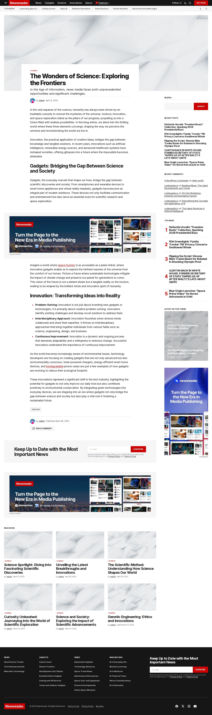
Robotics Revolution (81, 9)
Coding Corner (49, 9)
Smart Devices (101, 9)
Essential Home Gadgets (50, 676)
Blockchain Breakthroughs (144, 9)
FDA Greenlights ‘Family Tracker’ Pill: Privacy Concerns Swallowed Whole (184, 135)
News (170, 322)
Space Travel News (83, 671)
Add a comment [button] (44, 428)
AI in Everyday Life (118, 662)
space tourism (66, 265)
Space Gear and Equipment (87, 681)
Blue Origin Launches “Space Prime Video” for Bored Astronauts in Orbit (184, 163)
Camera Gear (45, 662)
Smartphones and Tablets (51, 671)
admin (172, 357)
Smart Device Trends (13, 662)
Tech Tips (36, 409)
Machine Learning (118, 667)
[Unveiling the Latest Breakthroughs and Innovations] (80, 545)
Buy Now (201, 3)
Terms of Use (130, 456)
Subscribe (138, 449)
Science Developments (85, 685)
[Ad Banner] (80, 234)
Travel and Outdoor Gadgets (52, 685)
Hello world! (198, 180)
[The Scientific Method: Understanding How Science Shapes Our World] (132, 545)
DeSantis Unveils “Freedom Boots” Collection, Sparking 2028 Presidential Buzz (183, 127)
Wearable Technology (14, 671)
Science (34, 70)
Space (77, 657)
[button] (6, 3)
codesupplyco (171, 185)
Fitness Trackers (47, 667)
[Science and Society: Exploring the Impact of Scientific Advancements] (80, 597)
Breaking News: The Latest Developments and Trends (186, 186)
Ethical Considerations (120, 681)
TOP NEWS (9, 9)
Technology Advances (84, 667)
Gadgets (43, 657)
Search (168, 98)
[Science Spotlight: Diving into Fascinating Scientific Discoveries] (28, 545)
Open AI (63, 9)
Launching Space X (28, 9)
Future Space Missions (84, 690)
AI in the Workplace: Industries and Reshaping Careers (182, 194)
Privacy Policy (114, 456)
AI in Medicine (116, 671)
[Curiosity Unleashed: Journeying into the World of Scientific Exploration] (28, 597)
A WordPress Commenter (176, 180)
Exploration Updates (83, 662)
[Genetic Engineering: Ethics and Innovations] (132, 597)
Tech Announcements (14, 667)
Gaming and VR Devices (50, 681)
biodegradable (55, 366)
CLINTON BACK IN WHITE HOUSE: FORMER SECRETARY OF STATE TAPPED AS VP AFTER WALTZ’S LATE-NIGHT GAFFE (183, 154)
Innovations (116, 657)
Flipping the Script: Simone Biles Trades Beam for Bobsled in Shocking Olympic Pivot (185, 143)
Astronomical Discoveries (86, 676)
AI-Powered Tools (118, 676)
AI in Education (116, 685)
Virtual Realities (120, 9)
